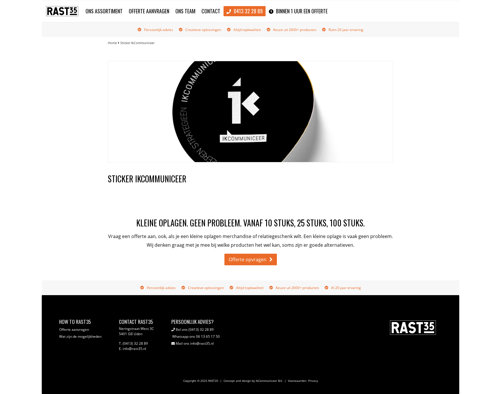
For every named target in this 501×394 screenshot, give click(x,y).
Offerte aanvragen (149, 11)
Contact (211, 11)
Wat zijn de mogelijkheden (80, 336)
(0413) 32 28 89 (201, 329)
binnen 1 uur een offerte (301, 11)
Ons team (185, 11)
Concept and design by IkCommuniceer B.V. (253, 381)
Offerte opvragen (247, 259)
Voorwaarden (297, 381)
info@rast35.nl (202, 343)
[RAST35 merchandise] (62, 13)
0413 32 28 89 (248, 11)
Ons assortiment (104, 11)
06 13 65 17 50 (208, 336)
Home (112, 43)
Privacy (313, 381)
